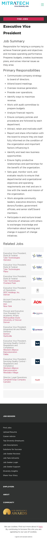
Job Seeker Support (11, 467)
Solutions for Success (12, 449)
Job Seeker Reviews (11, 454)
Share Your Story (10, 475)
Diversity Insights (10, 471)
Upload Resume (10, 432)
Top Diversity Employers (13, 441)
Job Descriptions (10, 445)
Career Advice (9, 436)
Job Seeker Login (10, 462)
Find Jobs (7, 428)
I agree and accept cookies (23, 536)
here (41, 526)
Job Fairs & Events (11, 458)
